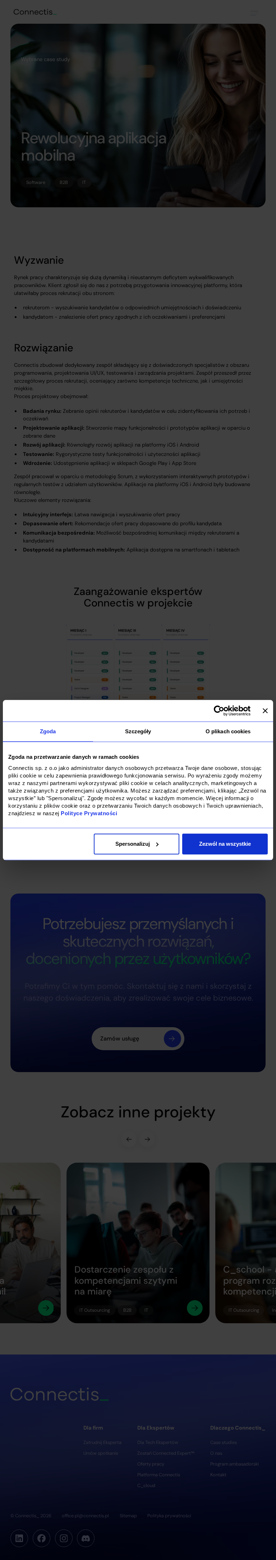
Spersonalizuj (132, 844)
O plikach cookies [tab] (228, 731)
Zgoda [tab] (48, 731)
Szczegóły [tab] (138, 731)
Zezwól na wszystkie (225, 844)
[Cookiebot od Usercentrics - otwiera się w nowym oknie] (219, 710)
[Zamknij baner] (265, 710)
